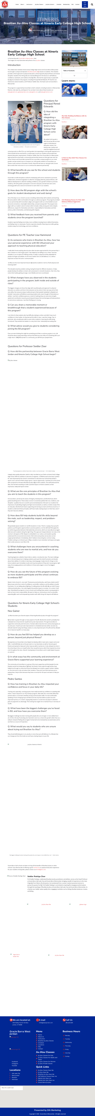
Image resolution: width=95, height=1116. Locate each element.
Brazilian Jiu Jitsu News (61, 30)
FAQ (72, 4)
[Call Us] (64, 1020)
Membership (66, 4)
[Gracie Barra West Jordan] (5, 4)
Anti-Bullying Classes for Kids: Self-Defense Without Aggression (73, 201)
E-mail (42, 1020)
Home (17, 4)
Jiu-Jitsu (38, 60)
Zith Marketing (54, 1110)
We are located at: (22, 1020)
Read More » (64, 121)
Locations (15, 1070)
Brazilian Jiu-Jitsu (32, 71)
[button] (24, 4)
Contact (77, 4)
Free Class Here (85, 4)
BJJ (38, 71)
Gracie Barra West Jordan (26, 58)
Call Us (69, 1020)
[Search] (92, 4)
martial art (36, 867)
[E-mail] (37, 1020)
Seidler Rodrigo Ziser (38, 30)
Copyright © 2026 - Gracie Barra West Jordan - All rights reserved (47, 1114)
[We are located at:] (11, 1020)
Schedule (59, 4)
